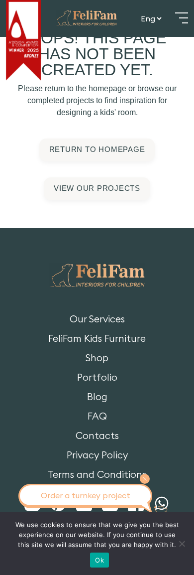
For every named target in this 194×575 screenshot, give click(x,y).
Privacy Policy (97, 455)
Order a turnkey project (85, 495)
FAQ (97, 416)
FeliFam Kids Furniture (97, 338)
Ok (99, 560)
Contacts (97, 435)
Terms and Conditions (97, 474)
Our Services (97, 319)
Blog (97, 397)
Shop (97, 358)
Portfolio (97, 377)
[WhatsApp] (162, 503)
